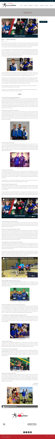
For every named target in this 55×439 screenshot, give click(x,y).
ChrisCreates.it (8, 437)
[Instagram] (49, 1)
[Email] (52, 1)
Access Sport (29, 377)
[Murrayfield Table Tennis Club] (9, 5)
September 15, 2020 (5, 41)
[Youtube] (50, 1)
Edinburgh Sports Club (13, 98)
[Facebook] (47, 1)
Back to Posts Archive (43, 21)
